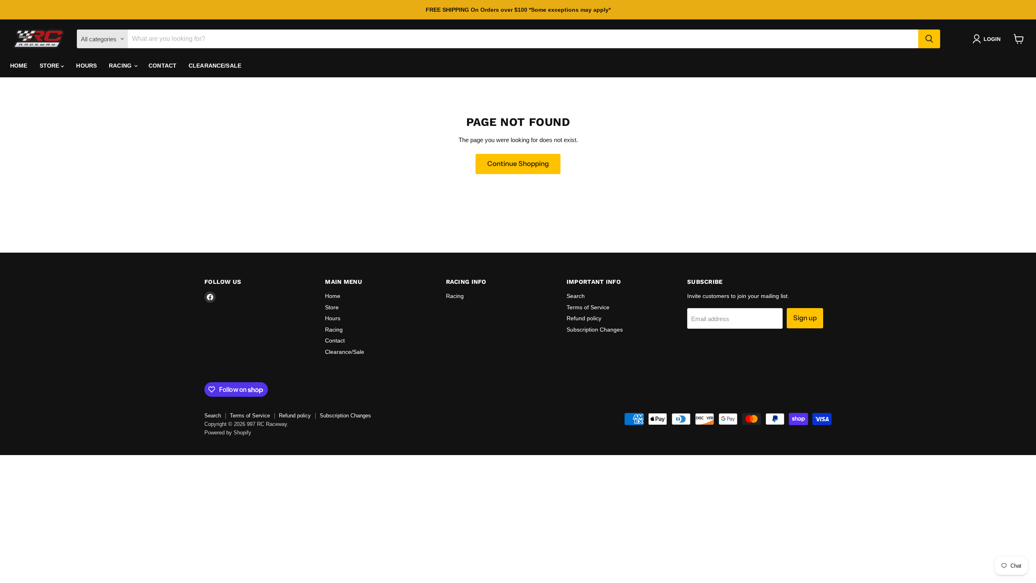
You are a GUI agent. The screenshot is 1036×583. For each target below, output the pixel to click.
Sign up (805, 318)
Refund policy (584, 318)
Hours (86, 65)
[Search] (929, 39)
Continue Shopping (518, 164)
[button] (988, 39)
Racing (121, 65)
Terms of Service (588, 307)
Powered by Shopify (227, 433)
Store (50, 65)
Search (576, 296)
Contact (162, 65)
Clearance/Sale (215, 65)
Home (19, 65)
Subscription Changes (595, 329)
